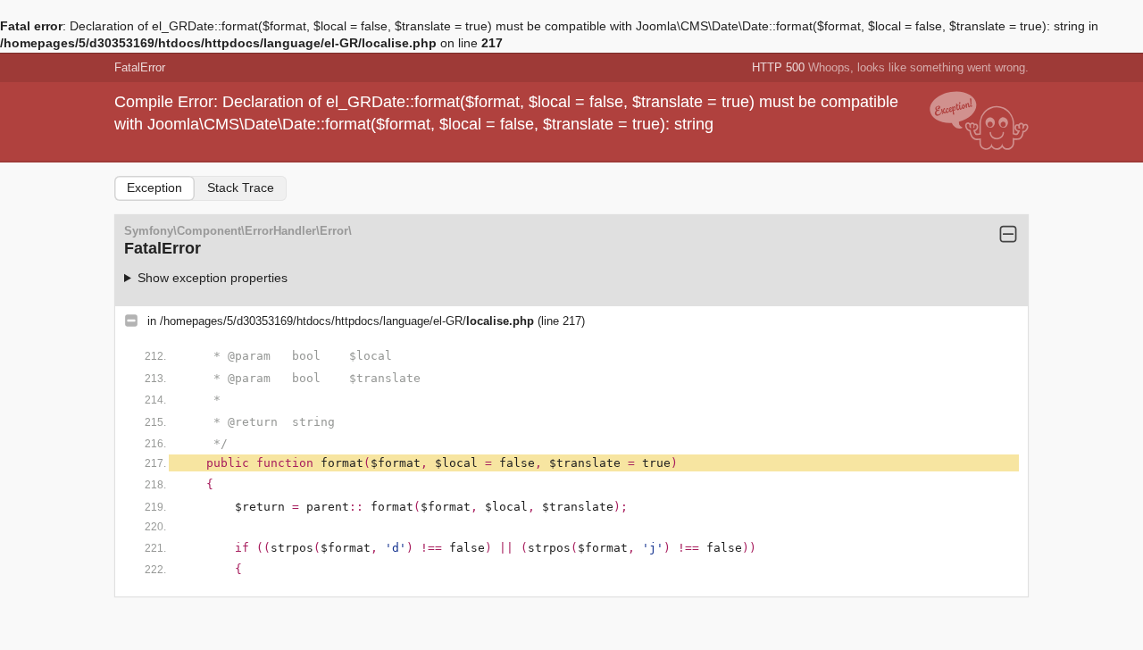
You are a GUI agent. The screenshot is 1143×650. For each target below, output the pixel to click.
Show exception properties (213, 278)
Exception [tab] (154, 187)
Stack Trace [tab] (240, 187)
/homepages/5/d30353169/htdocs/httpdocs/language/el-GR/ (347, 321)
